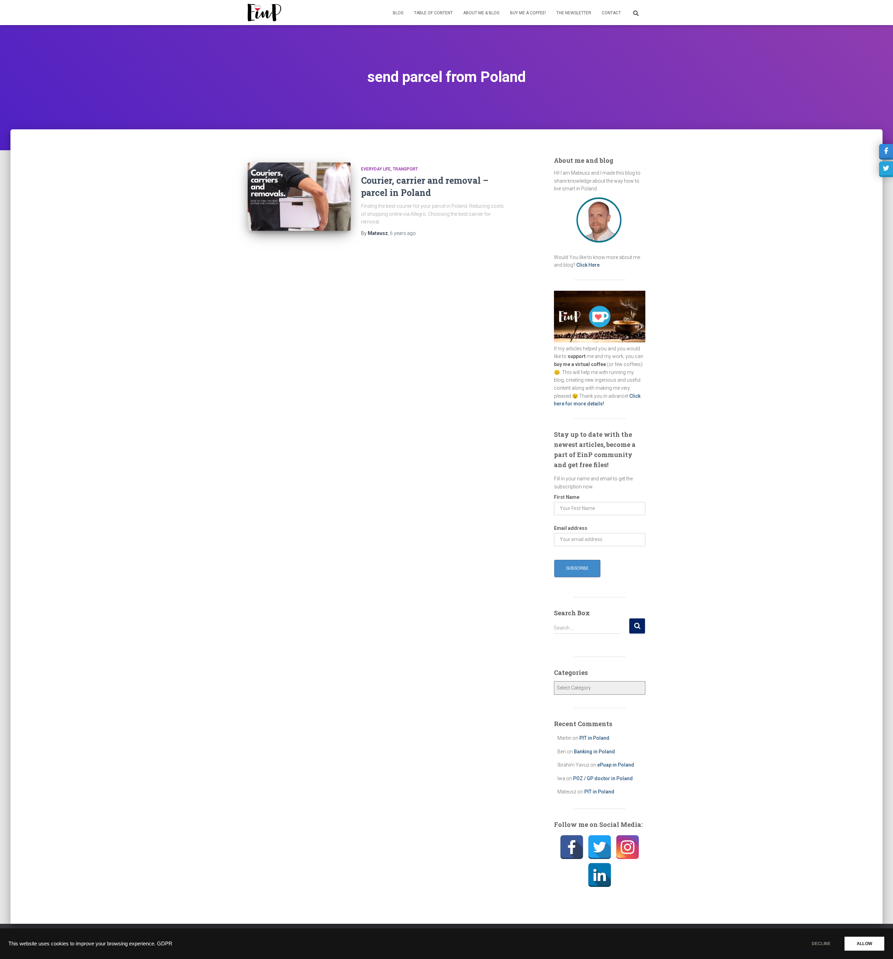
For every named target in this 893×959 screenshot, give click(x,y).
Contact (611, 12)
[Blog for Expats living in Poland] (264, 12)
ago (403, 233)
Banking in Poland (594, 751)
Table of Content (433, 12)
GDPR (164, 943)
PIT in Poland (594, 738)
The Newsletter (573, 12)
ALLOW (864, 943)
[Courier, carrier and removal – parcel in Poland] (299, 196)
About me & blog (481, 12)
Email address (570, 528)
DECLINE (821, 943)
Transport (405, 169)
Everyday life (376, 169)
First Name (566, 497)
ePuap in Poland (615, 765)
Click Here (588, 265)
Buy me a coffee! (528, 12)
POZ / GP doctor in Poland (603, 778)
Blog (398, 12)
